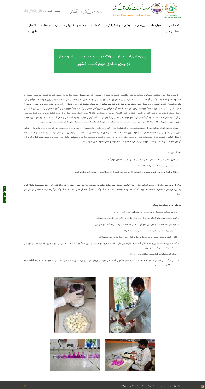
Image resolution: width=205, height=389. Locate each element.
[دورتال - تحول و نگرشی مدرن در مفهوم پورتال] (202, 386)
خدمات (96, 25)
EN (26, 11)
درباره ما (156, 25)
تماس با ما (32, 31)
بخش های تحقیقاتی (119, 25)
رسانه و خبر (173, 31)
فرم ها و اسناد (50, 25)
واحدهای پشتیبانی (75, 25)
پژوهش (141, 25)
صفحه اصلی (175, 25)
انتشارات (31, 25)
